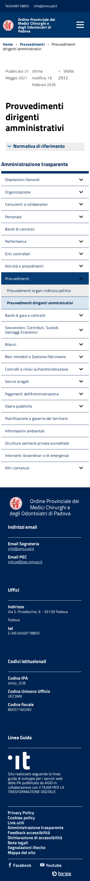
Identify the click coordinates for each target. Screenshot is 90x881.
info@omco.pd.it (21, 549)
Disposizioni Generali (22, 179)
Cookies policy (21, 817)
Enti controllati (17, 254)
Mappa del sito (22, 852)
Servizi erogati (17, 381)
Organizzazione (17, 192)
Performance (15, 241)
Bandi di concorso (19, 229)
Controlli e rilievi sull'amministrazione (36, 369)
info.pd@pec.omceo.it (25, 562)
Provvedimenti (17, 278)
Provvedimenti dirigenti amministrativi (40, 303)
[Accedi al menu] (80, 25)
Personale (13, 217)
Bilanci (10, 344)
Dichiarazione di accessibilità (35, 837)
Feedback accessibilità (29, 832)
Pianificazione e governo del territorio (36, 418)
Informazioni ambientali (25, 431)
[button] (81, 180)
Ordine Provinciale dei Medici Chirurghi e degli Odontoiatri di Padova (36, 25)
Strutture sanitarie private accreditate (37, 443)
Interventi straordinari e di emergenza (37, 455)
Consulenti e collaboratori (26, 204)
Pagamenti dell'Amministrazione (32, 394)
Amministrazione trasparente (35, 827)
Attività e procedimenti (24, 266)
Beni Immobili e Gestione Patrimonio (35, 357)
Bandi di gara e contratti (25, 315)
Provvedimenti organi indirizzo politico (39, 290)
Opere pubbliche (18, 406)
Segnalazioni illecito (27, 847)
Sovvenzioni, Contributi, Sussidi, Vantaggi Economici (32, 330)
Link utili (16, 822)
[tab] (45, 147)
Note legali (18, 842)
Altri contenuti (17, 468)
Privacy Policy (21, 812)
